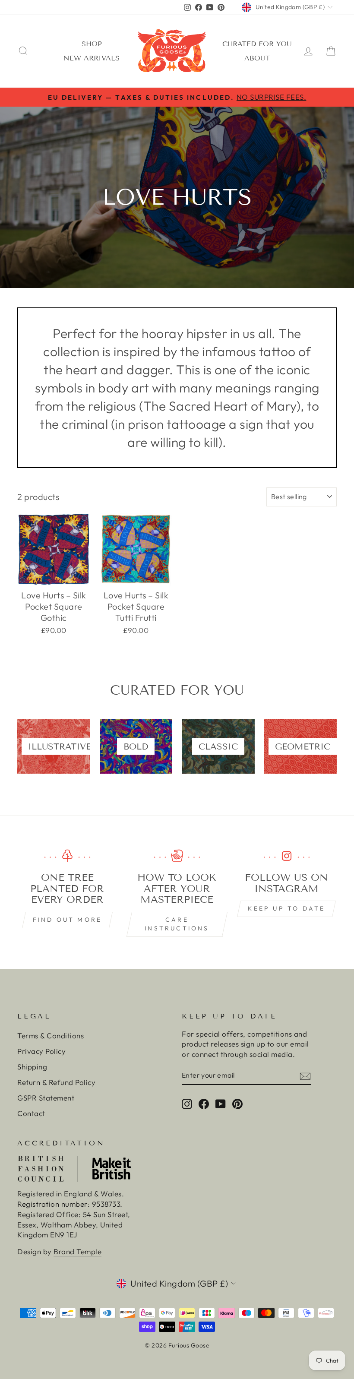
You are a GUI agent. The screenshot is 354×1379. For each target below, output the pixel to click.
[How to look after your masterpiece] (177, 855)
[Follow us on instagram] (287, 855)
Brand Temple (77, 1251)
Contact (31, 1113)
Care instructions (177, 924)
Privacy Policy (41, 1051)
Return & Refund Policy (56, 1082)
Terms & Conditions (50, 1035)
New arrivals (91, 58)
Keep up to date (286, 908)
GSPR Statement (45, 1097)
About (257, 58)
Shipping (32, 1066)
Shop (92, 44)
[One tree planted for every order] (67, 855)
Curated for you (257, 44)
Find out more (67, 920)
